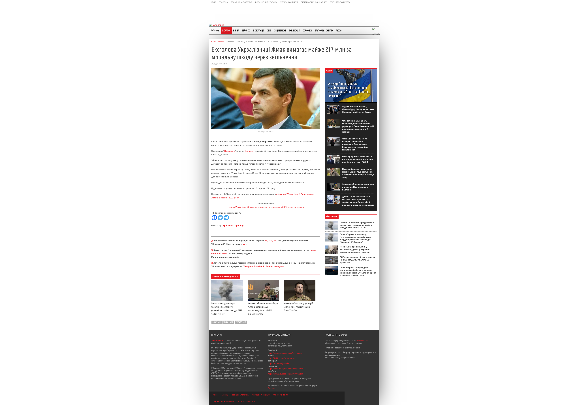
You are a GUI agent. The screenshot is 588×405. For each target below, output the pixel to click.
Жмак (226, 322)
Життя (329, 30)
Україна (226, 30)
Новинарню (362, 340)
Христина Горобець (233, 225)
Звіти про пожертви (246, 402)
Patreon (271, 388)
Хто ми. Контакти (280, 395)
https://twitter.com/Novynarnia (281, 358)
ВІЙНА (236, 30)
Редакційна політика (240, 395)
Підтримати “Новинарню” (224, 402)
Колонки (307, 30)
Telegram (248, 266)
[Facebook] (214, 217)
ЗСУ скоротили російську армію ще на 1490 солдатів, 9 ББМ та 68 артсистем (357, 260)
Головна (215, 30)
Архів (339, 30)
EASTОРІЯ (319, 30)
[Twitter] (220, 217)
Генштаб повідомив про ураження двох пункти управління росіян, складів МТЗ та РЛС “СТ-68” (357, 225)
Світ (269, 30)
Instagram (279, 266)
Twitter (269, 266)
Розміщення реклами (261, 395)
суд (231, 322)
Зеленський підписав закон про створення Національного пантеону (358, 187)
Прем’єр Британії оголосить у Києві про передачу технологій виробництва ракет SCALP (357, 159)
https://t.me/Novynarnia (278, 363)
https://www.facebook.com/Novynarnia (285, 353)
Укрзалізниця (241, 322)
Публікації (294, 30)
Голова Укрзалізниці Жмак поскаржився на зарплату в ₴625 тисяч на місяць (266, 207)
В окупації (258, 30)
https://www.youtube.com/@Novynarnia (285, 374)
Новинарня (229, 151)
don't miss (217, 322)
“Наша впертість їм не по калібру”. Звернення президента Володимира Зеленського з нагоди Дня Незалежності (355, 144)
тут (244, 244)
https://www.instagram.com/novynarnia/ (285, 368)
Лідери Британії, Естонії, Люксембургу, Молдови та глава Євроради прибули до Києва (358, 109)
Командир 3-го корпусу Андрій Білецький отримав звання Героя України (298, 307)
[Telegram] (226, 217)
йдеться (249, 151)
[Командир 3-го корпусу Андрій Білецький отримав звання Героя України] (299, 300)
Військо (246, 30)
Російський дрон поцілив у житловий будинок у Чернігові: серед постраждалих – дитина (355, 249)
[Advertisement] (294, 14)
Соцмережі (280, 30)
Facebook (259, 266)
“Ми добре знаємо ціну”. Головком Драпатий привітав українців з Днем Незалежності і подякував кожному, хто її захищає (358, 126)
